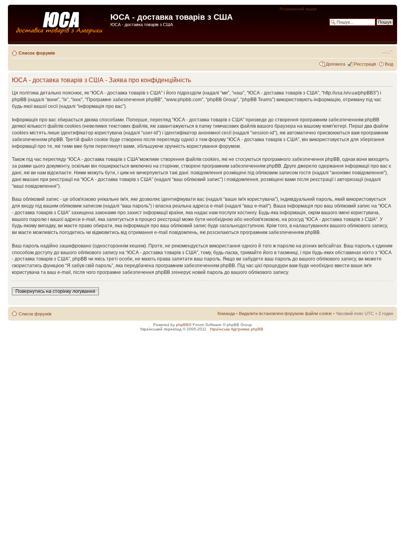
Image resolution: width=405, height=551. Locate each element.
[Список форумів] (60, 25)
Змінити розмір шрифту (387, 51)
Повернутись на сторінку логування (55, 291)
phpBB (182, 325)
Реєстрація (365, 64)
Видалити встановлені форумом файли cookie (285, 313)
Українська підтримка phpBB (236, 329)
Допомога (335, 64)
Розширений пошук (298, 9)
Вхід (389, 64)
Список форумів (37, 53)
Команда (226, 313)
